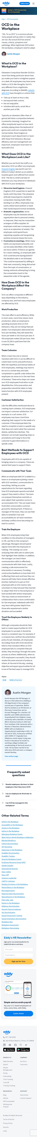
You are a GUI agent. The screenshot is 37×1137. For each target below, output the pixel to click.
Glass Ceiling (6, 872)
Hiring (5, 1073)
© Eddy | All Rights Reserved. (12, 1115)
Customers (24, 1064)
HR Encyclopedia (12, 19)
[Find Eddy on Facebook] (15, 1045)
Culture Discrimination (10, 844)
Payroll (5, 1064)
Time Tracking (8, 1079)
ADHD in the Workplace (10, 822)
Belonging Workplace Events (12, 834)
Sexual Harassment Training (12, 915)
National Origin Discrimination (13, 894)
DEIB (4, 680)
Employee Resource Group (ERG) (14, 862)
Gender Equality (7, 865)
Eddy (3, 19)
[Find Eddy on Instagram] (21, 1045)
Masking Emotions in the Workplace (15, 884)
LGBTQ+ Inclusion (8, 881)
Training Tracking (9, 1086)
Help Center (24, 1095)
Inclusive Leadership (9, 878)
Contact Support (25, 1098)
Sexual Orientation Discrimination (14, 919)
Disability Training (8, 856)
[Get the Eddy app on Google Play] (23, 1050)
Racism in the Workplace (11, 903)
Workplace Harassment (10, 925)
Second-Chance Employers (11, 909)
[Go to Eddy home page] (18, 1032)
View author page (11, 756)
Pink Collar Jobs (7, 900)
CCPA (5, 1131)
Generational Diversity (10, 869)
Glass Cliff (5, 875)
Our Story (23, 1061)
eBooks (5, 1098)
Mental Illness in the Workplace (13, 887)
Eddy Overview (8, 1061)
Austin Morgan (13, 54)
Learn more (18, 1013)
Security (6, 1127)
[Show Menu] (33, 3)
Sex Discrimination (8, 912)
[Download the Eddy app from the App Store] (9, 1050)
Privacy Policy (7, 1123)
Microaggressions (8, 890)
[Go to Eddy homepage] (6, 3)
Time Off (6, 1082)
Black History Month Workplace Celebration (17, 837)
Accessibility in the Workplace (12, 825)
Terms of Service (8, 1119)
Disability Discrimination (10, 853)
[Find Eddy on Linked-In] (4, 1045)
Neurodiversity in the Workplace (13, 897)
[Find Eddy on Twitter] (26, 1045)
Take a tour (25, 3)
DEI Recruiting (7, 847)
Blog (4, 1095)
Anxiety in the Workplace (10, 828)
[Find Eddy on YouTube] (10, 1045)
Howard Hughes (8, 169)
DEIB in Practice (16, 680)
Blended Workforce (9, 840)
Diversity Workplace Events (11, 859)
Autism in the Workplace (10, 831)
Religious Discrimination (10, 906)
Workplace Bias (7, 922)
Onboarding (7, 1076)
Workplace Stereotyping (10, 928)
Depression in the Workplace (12, 850)
